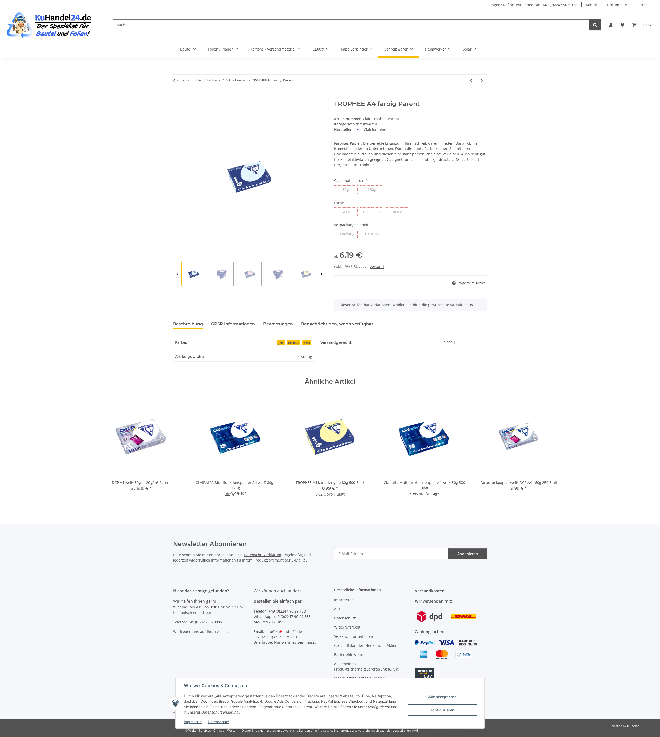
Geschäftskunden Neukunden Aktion (366, 645)
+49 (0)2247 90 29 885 (292, 616)
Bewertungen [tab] (278, 324)
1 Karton (373, 233)
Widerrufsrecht (347, 627)
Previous (177, 274)
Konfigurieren (442, 710)
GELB (349, 211)
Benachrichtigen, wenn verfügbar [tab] (337, 324)
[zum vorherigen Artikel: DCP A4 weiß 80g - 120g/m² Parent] (471, 80)
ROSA (401, 211)
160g (375, 189)
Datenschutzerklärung (263, 554)
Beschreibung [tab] (188, 324)
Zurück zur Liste (189, 80)
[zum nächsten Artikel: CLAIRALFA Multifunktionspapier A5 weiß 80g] (481, 80)
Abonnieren (467, 553)
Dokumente (617, 4)
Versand (377, 266)
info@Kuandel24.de (283, 631)
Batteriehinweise (348, 654)
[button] (610, 25)
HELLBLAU (373, 211)
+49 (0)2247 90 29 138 (287, 611)
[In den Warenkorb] (177, 97)
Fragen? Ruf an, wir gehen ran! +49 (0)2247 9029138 (533, 4)
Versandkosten (429, 591)
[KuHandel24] (52, 25)
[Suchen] (595, 24)
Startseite (643, 4)
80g (349, 189)
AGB (337, 608)
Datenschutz (218, 721)
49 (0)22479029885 (206, 621)
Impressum (193, 721)
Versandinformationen (353, 636)
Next (321, 274)
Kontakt (592, 4)
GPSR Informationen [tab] (233, 324)
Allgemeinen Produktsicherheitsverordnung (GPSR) (366, 666)
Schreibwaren (365, 124)
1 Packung (347, 233)
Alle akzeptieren (442, 696)
